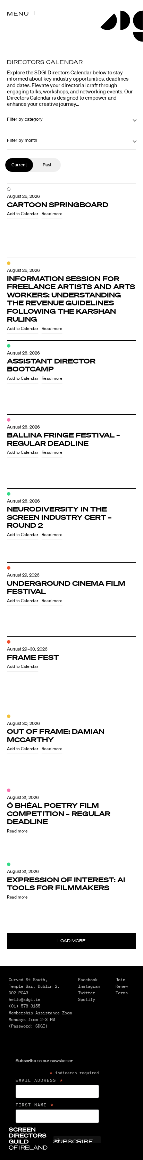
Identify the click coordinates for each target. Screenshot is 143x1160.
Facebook (88, 980)
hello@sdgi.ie (24, 999)
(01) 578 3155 (24, 1006)
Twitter (86, 993)
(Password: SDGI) (28, 1026)
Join (120, 980)
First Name (35, 1105)
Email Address (40, 1080)
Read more (52, 214)
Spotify (86, 999)
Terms (122, 993)
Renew (122, 986)
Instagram (89, 986)
